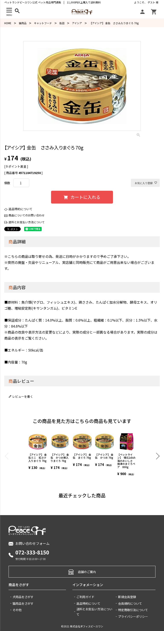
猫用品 (22, 23)
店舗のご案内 (87, 572)
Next (156, 456)
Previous (8, 456)
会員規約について (130, 603)
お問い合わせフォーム (32, 543)
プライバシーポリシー (133, 616)
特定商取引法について (133, 610)
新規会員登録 (127, 597)
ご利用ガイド (85, 597)
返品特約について (20, 209)
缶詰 (61, 23)
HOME (7, 23)
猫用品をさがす (23, 603)
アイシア (77, 23)
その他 (17, 610)
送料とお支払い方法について (27, 222)
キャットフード (43, 23)
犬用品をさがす (23, 597)
